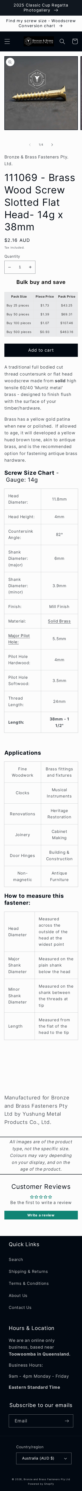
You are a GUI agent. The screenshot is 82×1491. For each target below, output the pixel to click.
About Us (18, 1295)
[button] (7, 41)
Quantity (12, 256)
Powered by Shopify (41, 1484)
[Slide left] (30, 144)
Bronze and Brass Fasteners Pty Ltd (47, 1479)
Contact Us (20, 1307)
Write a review (41, 1215)
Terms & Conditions (29, 1283)
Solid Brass (59, 621)
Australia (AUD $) (38, 1458)
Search (16, 1259)
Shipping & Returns (28, 1271)
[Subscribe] (67, 1421)
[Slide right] (52, 144)
